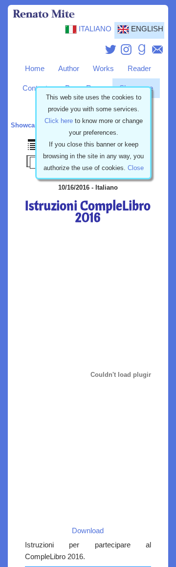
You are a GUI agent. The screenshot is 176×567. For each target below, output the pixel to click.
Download (88, 531)
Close (136, 168)
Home (34, 69)
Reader (139, 69)
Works (103, 69)
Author (68, 69)
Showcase (26, 125)
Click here (58, 120)
